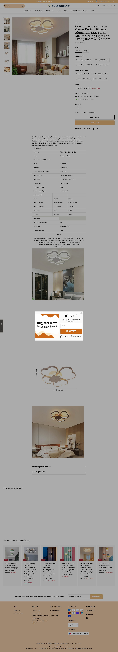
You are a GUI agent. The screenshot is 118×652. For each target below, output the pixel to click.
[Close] (81, 313)
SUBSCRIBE (71, 331)
